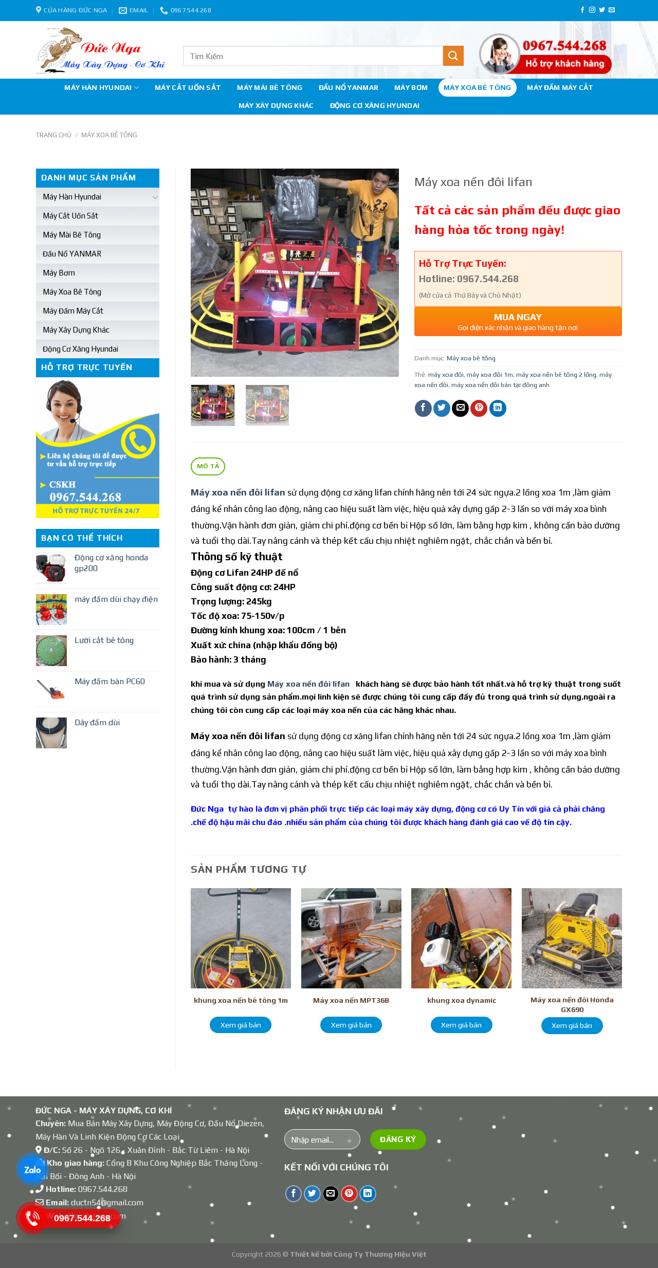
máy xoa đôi (446, 374)
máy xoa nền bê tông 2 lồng (556, 374)
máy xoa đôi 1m (490, 374)
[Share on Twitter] (441, 408)
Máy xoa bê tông (477, 87)
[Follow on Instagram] (592, 10)
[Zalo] (32, 1169)
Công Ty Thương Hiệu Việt (380, 1254)
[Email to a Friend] (460, 408)
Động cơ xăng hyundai (375, 105)
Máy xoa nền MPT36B (351, 1000)
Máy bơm (411, 87)
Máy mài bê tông (269, 87)
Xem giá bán (241, 1025)
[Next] (381, 272)
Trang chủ (53, 135)
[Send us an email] (612, 10)
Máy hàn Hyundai (98, 87)
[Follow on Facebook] (582, 10)
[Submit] (453, 56)
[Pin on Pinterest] (478, 408)
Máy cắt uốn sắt (188, 87)
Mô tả (208, 466)
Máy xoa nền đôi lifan (308, 684)
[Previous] (207, 272)
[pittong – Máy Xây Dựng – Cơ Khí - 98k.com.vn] (102, 49)
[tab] (208, 466)
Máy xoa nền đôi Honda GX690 (572, 1005)
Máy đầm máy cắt (560, 87)
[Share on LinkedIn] (497, 408)
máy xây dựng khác (276, 105)
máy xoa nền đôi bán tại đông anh (500, 385)
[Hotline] (32, 1218)
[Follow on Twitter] (602, 10)
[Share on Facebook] (423, 408)
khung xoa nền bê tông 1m (241, 1000)
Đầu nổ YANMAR (349, 87)
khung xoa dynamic (461, 1000)
